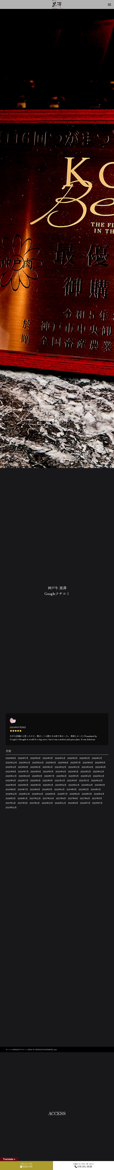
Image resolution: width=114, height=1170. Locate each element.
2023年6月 (61, 775)
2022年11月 (98, 775)
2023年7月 (49, 775)
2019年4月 (59, 789)
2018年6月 (75, 793)
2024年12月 (60, 766)
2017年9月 (61, 798)
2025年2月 (35, 766)
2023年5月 (74, 775)
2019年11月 (73, 784)
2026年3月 (72, 758)
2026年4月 (60, 758)
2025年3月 (23, 766)
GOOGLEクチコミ (19, 1049)
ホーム (8, 1049)
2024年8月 (11, 771)
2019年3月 (72, 789)
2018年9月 (50, 793)
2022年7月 (23, 780)
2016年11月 (60, 802)
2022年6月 (35, 780)
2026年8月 (11, 758)
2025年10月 (38, 762)
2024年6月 (36, 771)
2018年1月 (23, 798)
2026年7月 (23, 758)
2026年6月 (35, 758)
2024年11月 (74, 766)
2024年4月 (61, 771)
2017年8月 (73, 798)
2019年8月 (11, 789)
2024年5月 (48, 771)
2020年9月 (11, 784)
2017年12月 (35, 798)
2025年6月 (88, 762)
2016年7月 (85, 802)
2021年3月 (72, 780)
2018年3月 (11, 798)
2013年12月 (11, 807)
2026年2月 (85, 758)
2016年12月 (47, 802)
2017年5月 (97, 798)
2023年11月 (11, 775)
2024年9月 (100, 766)
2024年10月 (87, 766)
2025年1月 (48, 766)
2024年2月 (85, 771)
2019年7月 (23, 789)
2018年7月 (62, 793)
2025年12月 (11, 762)
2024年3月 (73, 771)
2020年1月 (48, 784)
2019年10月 (87, 784)
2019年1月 (96, 789)
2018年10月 (37, 793)
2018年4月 (99, 793)
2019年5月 (47, 789)
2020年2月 (35, 784)
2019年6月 (35, 789)
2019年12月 (60, 784)
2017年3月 (23, 802)
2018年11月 (24, 793)
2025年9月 (51, 762)
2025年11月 (24, 762)
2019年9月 (100, 784)
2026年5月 (48, 758)
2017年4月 (11, 802)
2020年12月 (97, 780)
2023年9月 (37, 775)
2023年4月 (86, 775)
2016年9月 (73, 802)
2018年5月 (87, 793)
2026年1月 (97, 758)
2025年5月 (100, 762)
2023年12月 (98, 771)
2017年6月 (85, 798)
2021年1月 (84, 780)
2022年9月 (11, 780)
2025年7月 (75, 762)
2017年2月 (35, 802)
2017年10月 (48, 798)
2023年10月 (24, 775)
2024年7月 (23, 771)
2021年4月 (60, 780)
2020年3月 (23, 784)
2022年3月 (48, 780)
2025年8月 (63, 762)
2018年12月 (11, 793)
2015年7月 (97, 802)
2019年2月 (84, 789)
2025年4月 (11, 766)
